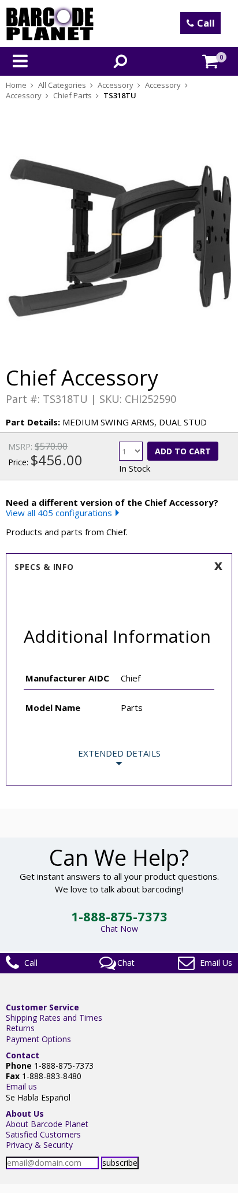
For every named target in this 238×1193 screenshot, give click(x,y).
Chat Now (119, 928)
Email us (21, 1086)
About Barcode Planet (47, 1123)
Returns (20, 1027)
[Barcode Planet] (50, 23)
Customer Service (42, 1007)
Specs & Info (43, 566)
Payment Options (38, 1038)
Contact (22, 1055)
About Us (25, 1113)
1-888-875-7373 (119, 916)
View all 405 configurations (59, 512)
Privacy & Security (39, 1144)
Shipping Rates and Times (54, 1017)
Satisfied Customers (43, 1134)
